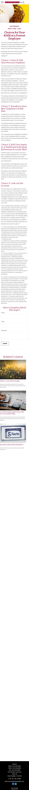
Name (3, 312)
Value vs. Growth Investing (9, 381)
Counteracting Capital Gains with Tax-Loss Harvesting (12, 413)
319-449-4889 (16, 768)
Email (2, 321)
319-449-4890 (16, 766)
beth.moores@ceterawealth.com (14, 781)
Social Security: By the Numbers (11, 445)
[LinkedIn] (16, 784)
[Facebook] (13, 784)
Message (4, 330)
